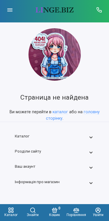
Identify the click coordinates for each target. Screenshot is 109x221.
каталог (60, 111)
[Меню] (10, 10)
